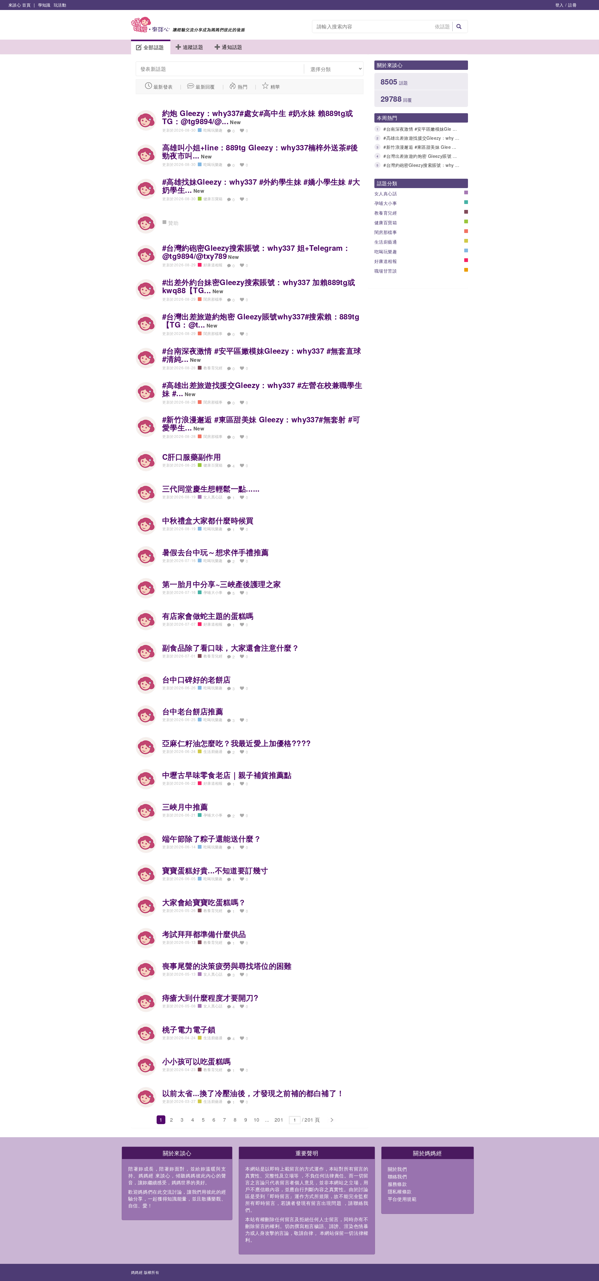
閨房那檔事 (385, 232)
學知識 (44, 5)
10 (257, 1119)
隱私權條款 (400, 1191)
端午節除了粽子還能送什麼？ (211, 838)
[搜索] (458, 26)
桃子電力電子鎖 (189, 1029)
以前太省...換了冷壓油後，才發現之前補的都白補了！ (253, 1093)
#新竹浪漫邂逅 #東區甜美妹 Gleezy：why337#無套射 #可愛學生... (261, 423)
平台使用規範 (402, 1199)
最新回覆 (205, 86)
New (235, 122)
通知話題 (232, 47)
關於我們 (397, 1169)
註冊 (572, 5)
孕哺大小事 (385, 203)
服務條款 (397, 1184)
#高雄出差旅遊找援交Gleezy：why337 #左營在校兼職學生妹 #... (262, 389)
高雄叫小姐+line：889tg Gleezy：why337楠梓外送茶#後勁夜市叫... (260, 151)
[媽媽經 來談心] (188, 30)
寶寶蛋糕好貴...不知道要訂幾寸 (215, 870)
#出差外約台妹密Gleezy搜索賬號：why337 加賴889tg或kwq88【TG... (258, 286)
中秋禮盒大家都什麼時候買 (208, 520)
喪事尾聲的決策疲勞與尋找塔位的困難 (227, 965)
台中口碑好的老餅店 (196, 679)
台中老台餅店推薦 (192, 711)
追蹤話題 (193, 47)
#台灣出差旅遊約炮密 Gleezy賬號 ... (420, 156)
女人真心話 (385, 193)
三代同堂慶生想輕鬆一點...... (211, 488)
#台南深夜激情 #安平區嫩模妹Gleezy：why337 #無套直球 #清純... (261, 354)
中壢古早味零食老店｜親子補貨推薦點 (227, 774)
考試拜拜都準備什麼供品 (204, 934)
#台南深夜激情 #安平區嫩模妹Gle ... (420, 129)
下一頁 (331, 1120)
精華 (275, 86)
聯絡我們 (397, 1176)
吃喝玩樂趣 (385, 251)
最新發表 (163, 86)
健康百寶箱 (385, 222)
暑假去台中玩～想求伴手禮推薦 (215, 552)
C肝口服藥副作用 (191, 456)
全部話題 (154, 47)
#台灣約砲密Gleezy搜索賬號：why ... (421, 165)
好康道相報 (385, 261)
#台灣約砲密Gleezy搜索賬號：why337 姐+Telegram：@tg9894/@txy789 (256, 251)
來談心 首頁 (19, 5)
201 (279, 1119)
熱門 (242, 86)
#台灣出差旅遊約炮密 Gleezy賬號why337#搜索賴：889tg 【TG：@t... (260, 320)
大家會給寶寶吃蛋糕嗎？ (204, 902)
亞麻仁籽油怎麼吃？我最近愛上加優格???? (236, 743)
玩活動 (60, 5)
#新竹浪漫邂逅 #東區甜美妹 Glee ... (419, 147)
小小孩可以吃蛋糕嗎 (196, 1061)
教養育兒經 (385, 213)
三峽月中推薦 (185, 806)
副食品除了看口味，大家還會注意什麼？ (230, 647)
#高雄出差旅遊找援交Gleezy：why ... (421, 138)
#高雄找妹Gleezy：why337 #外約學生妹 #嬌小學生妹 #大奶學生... (261, 185)
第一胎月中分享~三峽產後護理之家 (221, 584)
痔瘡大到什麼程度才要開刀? (210, 997)
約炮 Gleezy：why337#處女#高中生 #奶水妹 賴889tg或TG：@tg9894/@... (257, 117)
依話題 (442, 26)
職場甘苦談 (385, 271)
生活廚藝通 (385, 242)
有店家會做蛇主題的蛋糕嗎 (208, 615)
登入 (559, 5)
